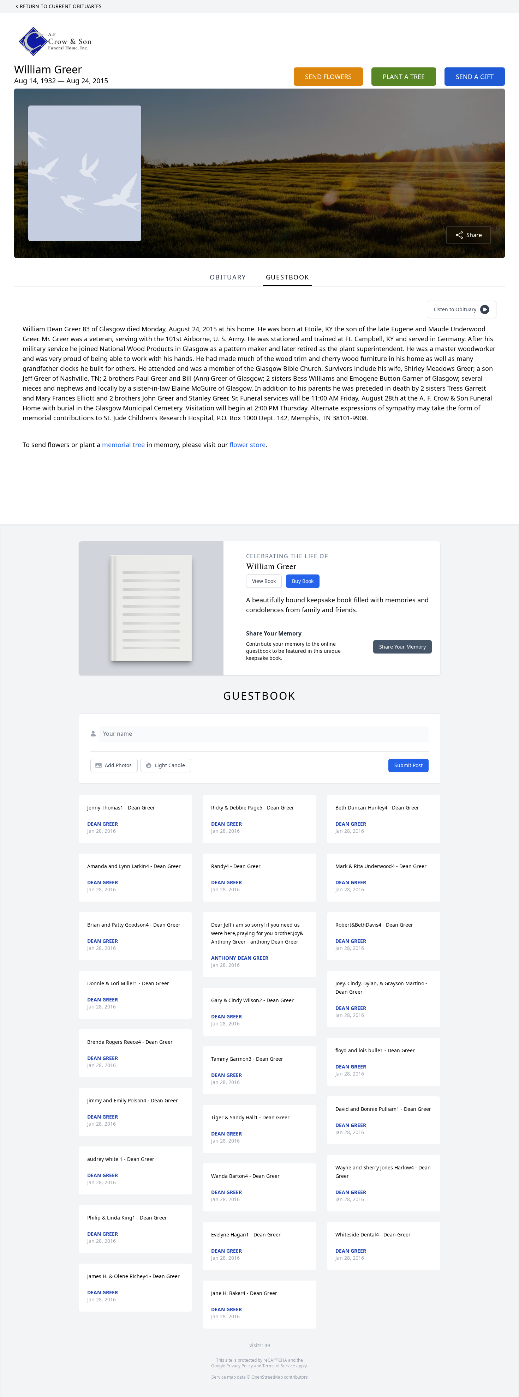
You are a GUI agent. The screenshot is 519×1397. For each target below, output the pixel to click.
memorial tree (123, 444)
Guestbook (287, 277)
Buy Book (303, 581)
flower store (247, 444)
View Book (264, 581)
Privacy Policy (239, 1366)
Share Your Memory (402, 646)
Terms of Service (278, 1366)
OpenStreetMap (267, 1377)
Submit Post (408, 765)
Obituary (228, 277)
